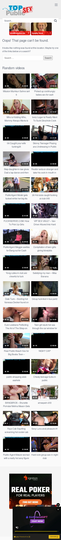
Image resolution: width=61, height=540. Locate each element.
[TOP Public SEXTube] (17, 9)
